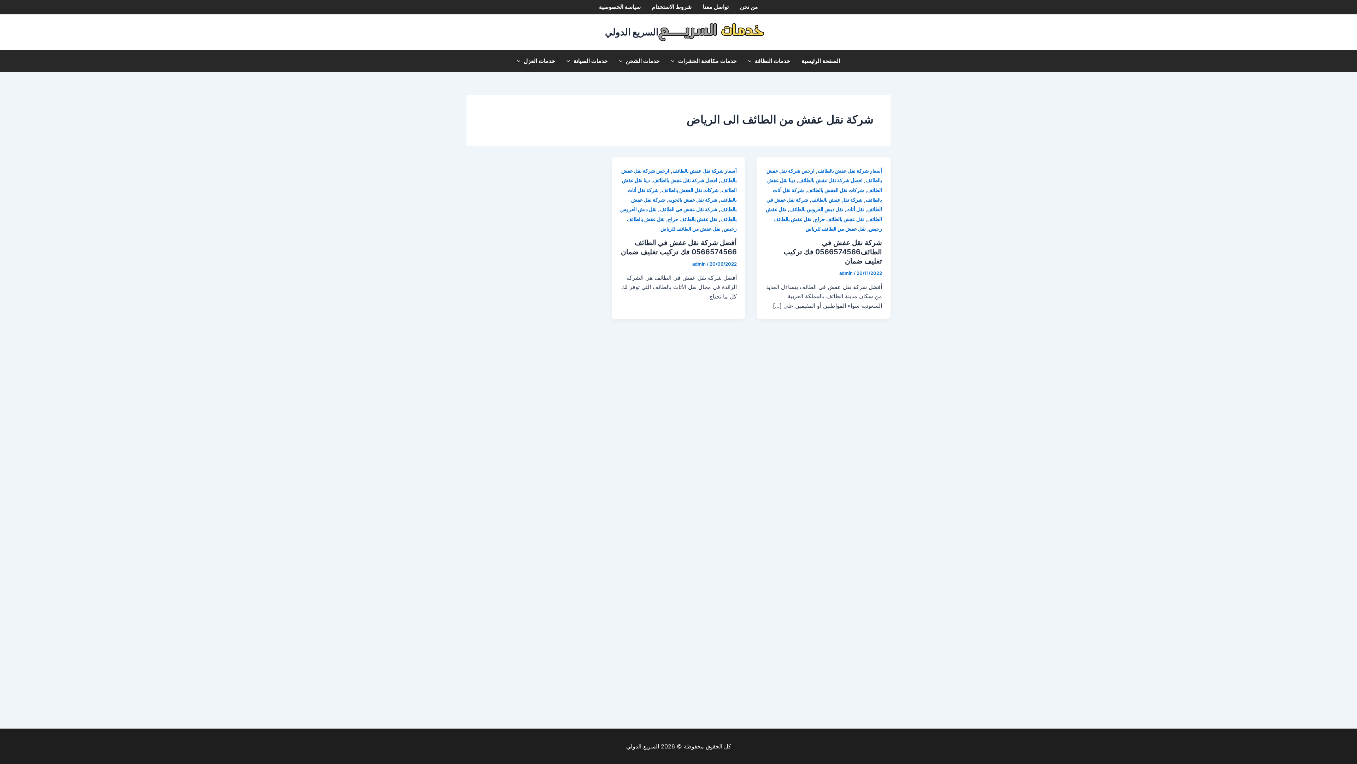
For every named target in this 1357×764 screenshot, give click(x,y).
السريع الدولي (631, 32)
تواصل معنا (716, 7)
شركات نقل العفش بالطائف (835, 190)
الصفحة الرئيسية (820, 61)
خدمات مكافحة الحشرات (707, 61)
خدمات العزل (539, 61)
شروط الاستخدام (672, 7)
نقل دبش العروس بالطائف (816, 209)
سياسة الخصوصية (620, 7)
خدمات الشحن (643, 61)
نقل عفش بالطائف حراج (839, 219)
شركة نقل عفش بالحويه (692, 200)
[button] (751, 61)
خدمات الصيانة (591, 61)
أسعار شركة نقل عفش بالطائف (850, 171)
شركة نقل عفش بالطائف (837, 200)
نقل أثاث (855, 209)
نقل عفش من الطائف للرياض (836, 229)
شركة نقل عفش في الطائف (688, 209)
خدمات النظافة (772, 61)
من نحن (749, 7)
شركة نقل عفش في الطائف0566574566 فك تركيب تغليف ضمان (832, 251)
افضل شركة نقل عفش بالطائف (830, 180)
